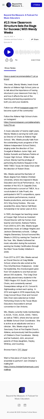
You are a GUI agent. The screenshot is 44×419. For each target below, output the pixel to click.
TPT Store (22, 349)
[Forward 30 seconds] (11, 60)
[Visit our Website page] (25, 405)
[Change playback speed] (16, 60)
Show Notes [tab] (10, 68)
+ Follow (36, 5)
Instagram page (27, 107)
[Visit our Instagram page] (19, 405)
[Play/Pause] (9, 52)
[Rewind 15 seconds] (7, 60)
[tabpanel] (22, 224)
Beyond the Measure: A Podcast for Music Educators (17, 5)
